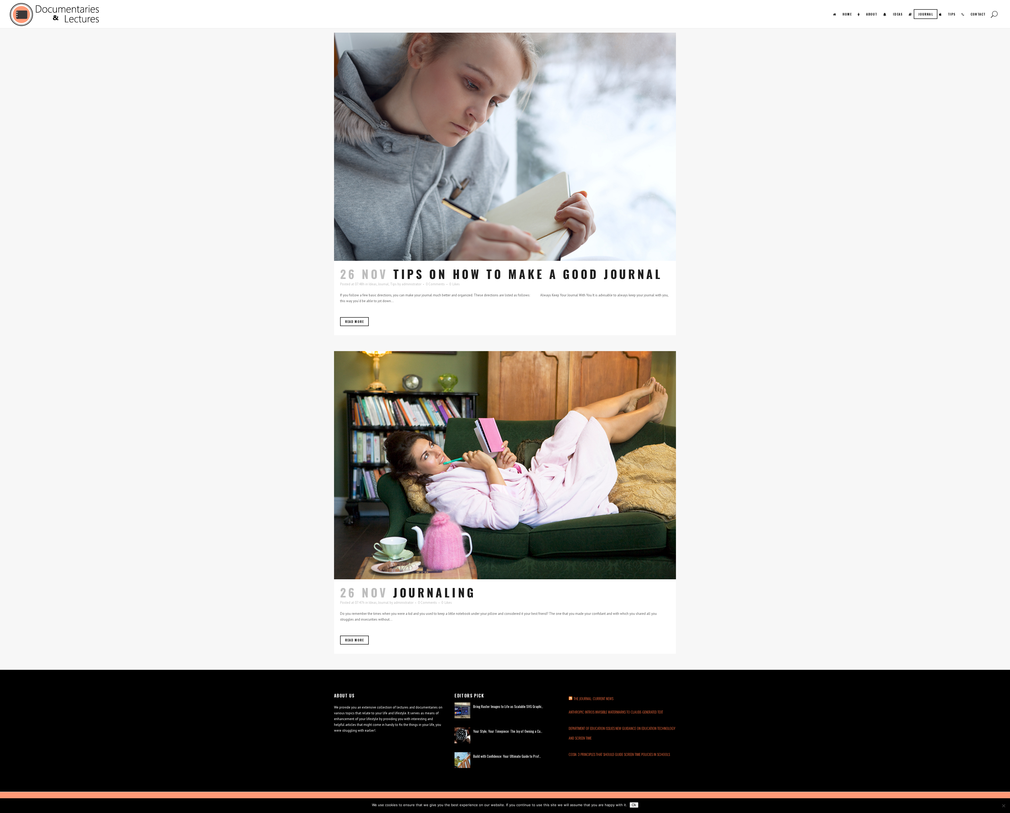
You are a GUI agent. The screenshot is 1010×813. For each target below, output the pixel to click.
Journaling (434, 592)
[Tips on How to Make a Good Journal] (505, 147)
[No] (1003, 805)
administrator (411, 284)
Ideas (373, 284)
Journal (383, 284)
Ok (634, 805)
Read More (354, 321)
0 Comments (435, 284)
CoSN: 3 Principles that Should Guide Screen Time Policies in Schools (619, 754)
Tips (393, 284)
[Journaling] (505, 465)
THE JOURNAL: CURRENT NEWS (593, 698)
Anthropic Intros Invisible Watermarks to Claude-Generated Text (616, 712)
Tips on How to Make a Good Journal (528, 273)
